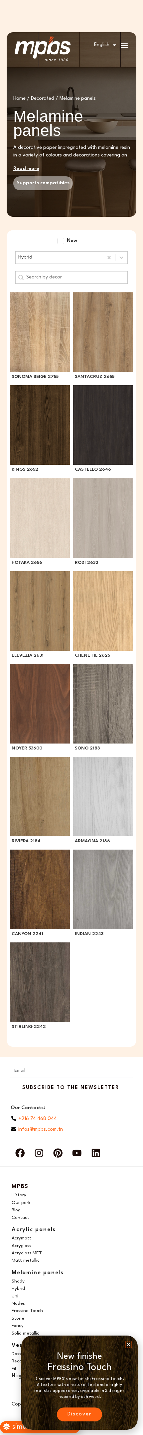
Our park (21, 1202)
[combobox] (59, 258)
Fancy (18, 1325)
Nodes (18, 1303)
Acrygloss (21, 1245)
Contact (20, 1217)
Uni (15, 1296)
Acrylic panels (34, 1229)
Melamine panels (38, 1273)
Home (19, 98)
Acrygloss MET (27, 1253)
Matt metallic (26, 1260)
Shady (18, 1281)
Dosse (18, 1353)
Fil (14, 1368)
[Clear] (109, 258)
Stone (18, 1318)
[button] (124, 45)
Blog (16, 1210)
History (19, 1195)
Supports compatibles (43, 183)
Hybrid (18, 1288)
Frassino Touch (27, 1310)
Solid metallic (25, 1333)
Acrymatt (21, 1238)
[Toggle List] (121, 258)
